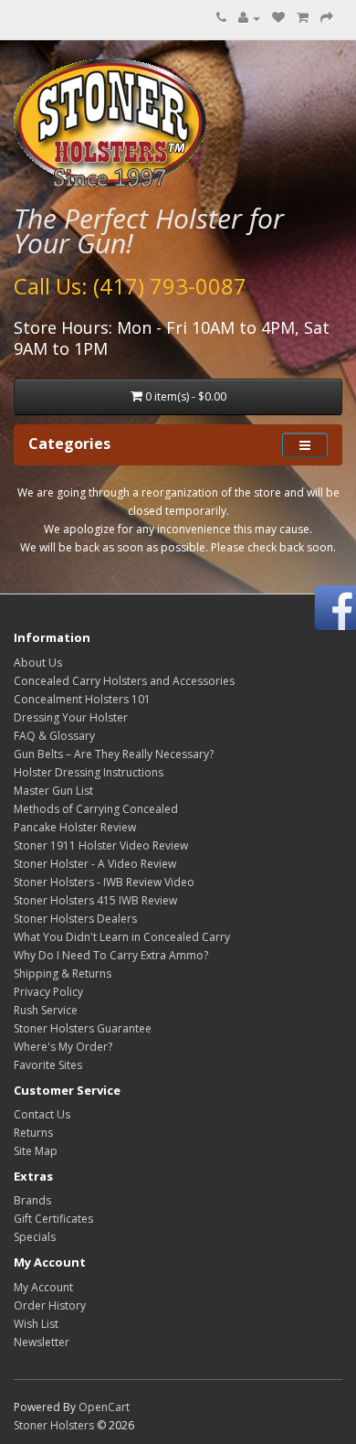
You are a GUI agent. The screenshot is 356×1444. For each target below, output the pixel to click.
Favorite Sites (48, 1065)
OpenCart (104, 1407)
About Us (38, 662)
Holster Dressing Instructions (88, 772)
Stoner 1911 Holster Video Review (101, 845)
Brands (32, 1200)
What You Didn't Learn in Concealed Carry (122, 937)
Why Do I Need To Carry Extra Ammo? (111, 955)
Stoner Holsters (54, 1425)
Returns (33, 1132)
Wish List (36, 1324)
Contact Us (42, 1114)
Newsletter (41, 1342)
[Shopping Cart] (303, 18)
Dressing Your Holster (71, 717)
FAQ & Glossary (54, 735)
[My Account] (249, 18)
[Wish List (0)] (278, 18)
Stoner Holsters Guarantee (83, 1028)
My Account (43, 1287)
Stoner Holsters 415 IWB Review (95, 900)
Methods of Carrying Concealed (96, 809)
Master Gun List (53, 790)
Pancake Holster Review (75, 827)
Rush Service (46, 1010)
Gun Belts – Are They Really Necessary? (114, 754)
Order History (50, 1305)
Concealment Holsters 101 (82, 699)
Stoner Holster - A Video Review (95, 864)
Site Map (36, 1151)
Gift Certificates (53, 1218)
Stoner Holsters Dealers (75, 918)
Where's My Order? (63, 1046)
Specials (35, 1237)
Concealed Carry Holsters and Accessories (124, 681)
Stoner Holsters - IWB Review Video (104, 882)
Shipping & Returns (62, 973)
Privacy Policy (48, 992)
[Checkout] (326, 18)
